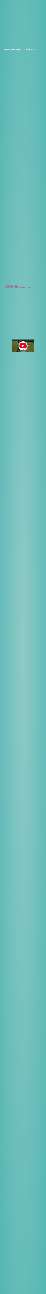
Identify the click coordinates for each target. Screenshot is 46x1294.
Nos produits (13, 49)
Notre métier (18, 49)
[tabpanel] (23, 647)
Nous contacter (33, 49)
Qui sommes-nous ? (7, 49)
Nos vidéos (28, 49)
